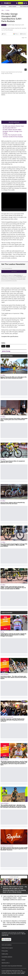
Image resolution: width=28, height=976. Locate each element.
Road (3, 346)
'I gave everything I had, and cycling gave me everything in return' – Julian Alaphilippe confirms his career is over (15, 897)
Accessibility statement (7, 956)
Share (5, 33)
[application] (14, 201)
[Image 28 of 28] (23, 53)
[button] (26, 3)
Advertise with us (6, 962)
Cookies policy (5, 953)
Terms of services (17, 275)
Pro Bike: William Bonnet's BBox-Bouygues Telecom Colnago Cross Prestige (12, 131)
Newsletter (24, 33)
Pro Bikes (7, 10)
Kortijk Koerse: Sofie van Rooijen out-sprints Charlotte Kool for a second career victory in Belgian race (14, 915)
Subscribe (20, 3)
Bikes (3, 10)
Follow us (16, 33)
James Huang (11, 24)
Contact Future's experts (7, 948)
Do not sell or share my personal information (12, 965)
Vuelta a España (12, 6)
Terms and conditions (7, 945)
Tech (8, 346)
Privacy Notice (19, 276)
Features (4, 25)
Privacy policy (5, 951)
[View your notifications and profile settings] (16, 3)
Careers (3, 959)
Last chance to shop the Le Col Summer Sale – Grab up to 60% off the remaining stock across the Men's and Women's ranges (14, 923)
